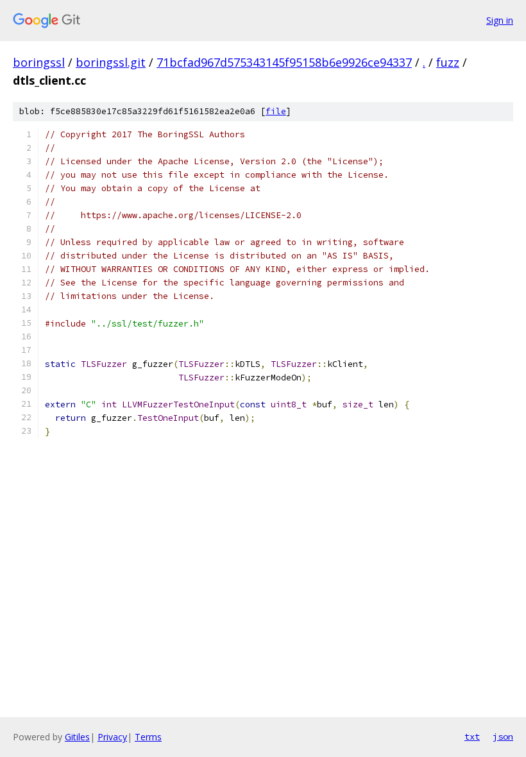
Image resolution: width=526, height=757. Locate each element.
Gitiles (77, 737)
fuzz (447, 62)
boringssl (39, 62)
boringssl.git (111, 62)
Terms (148, 737)
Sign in (499, 20)
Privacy (112, 737)
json (503, 736)
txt (472, 736)
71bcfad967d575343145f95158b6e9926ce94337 (284, 62)
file (276, 111)
